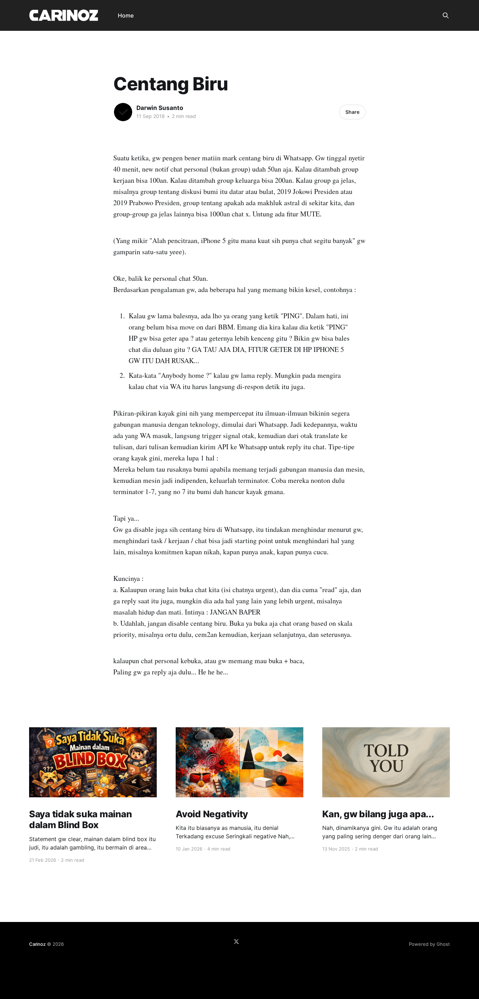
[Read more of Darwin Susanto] (123, 112)
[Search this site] (445, 15)
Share (352, 112)
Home (126, 15)
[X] (236, 941)
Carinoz (37, 944)
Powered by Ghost (429, 944)
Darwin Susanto (159, 107)
